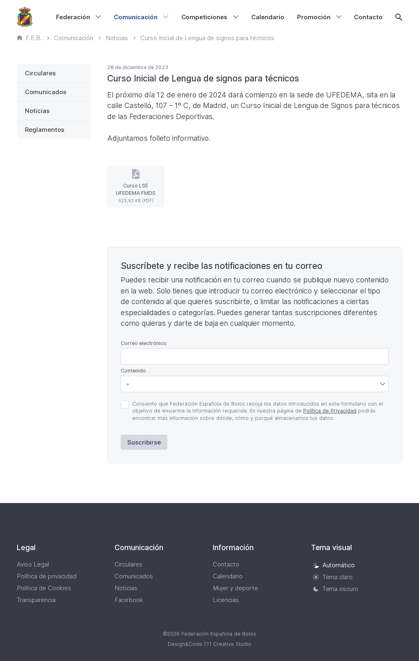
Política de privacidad (47, 576)
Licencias (226, 600)
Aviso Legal (33, 564)
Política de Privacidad (329, 411)
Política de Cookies (44, 588)
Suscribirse (144, 442)
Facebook (129, 600)
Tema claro (337, 576)
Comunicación (136, 17)
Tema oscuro (340, 588)
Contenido (133, 371)
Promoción (314, 17)
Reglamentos (44, 129)
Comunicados (45, 92)
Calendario (267, 17)
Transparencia (36, 600)
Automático (338, 565)
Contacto (368, 17)
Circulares (40, 73)
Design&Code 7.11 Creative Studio (209, 644)
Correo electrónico (144, 343)
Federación (73, 17)
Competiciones (204, 17)
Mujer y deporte (235, 588)
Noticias (37, 111)
